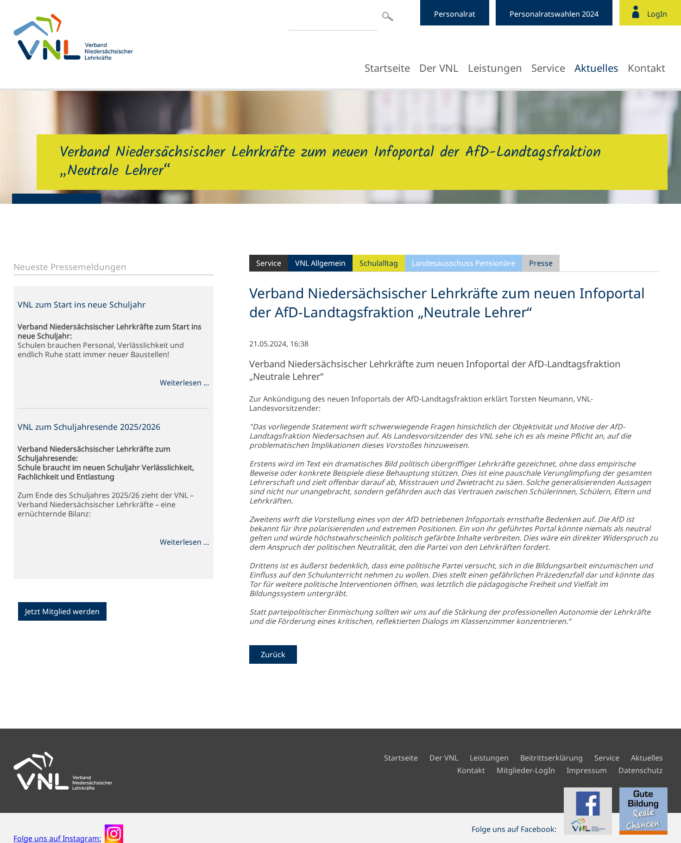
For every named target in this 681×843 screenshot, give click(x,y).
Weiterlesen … (184, 382)
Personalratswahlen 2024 (554, 14)
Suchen (388, 16)
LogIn (657, 14)
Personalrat (454, 14)
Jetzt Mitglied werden (62, 611)
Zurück (273, 654)
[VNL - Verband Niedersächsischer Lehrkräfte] (94, 37)
